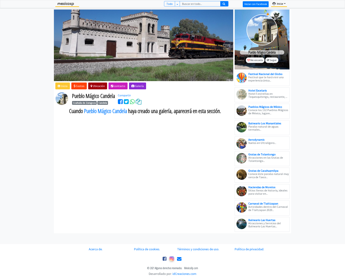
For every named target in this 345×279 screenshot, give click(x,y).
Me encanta (256, 60)
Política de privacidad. (249, 249)
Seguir (273, 60)
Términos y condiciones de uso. (198, 249)
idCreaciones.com (184, 274)
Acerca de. (96, 249)
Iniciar (279, 3)
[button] (62, 86)
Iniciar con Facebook (255, 4)
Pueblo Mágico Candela (105, 110)
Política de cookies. (147, 249)
